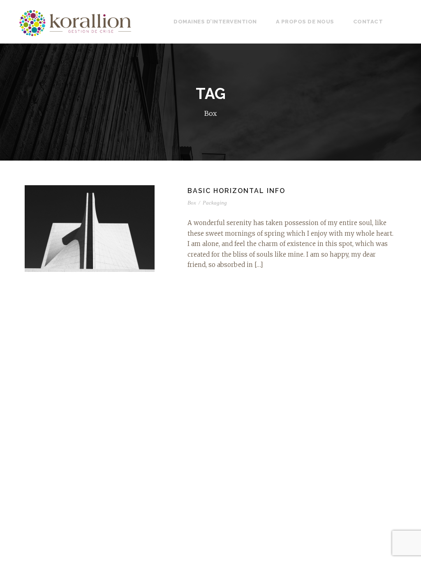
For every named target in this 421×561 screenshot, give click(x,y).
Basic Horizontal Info (236, 191)
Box (191, 203)
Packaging (215, 203)
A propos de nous (305, 21)
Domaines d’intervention (215, 21)
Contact (368, 21)
